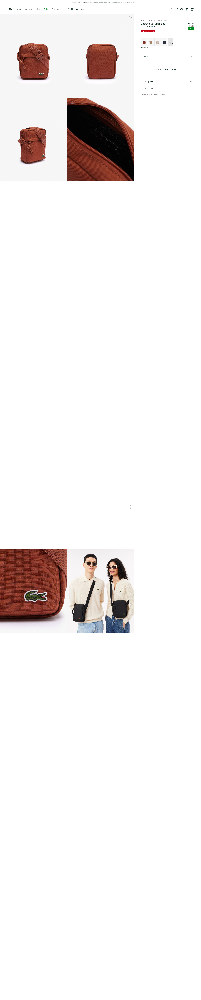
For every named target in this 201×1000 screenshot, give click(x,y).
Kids (38, 9)
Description (148, 82)
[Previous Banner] (8, 2)
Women (28, 9)
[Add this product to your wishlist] (130, 17)
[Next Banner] (193, 2)
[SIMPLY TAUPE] (158, 42)
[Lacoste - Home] (11, 9)
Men (19, 9)
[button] (172, 9)
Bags (165, 20)
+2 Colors (171, 42)
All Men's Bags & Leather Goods (151, 20)
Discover (56, 9)
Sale (46, 9)
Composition (148, 88)
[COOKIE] (151, 42)
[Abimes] (164, 42)
